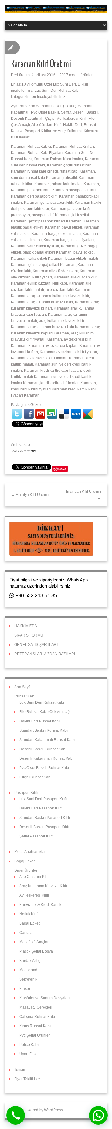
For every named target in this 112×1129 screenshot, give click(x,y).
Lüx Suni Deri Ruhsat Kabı (41, 702)
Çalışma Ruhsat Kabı (37, 1017)
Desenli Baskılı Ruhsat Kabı (42, 749)
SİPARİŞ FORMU (28, 635)
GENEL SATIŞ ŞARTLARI (36, 644)
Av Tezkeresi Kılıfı (34, 895)
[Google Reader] (88, 414)
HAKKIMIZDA (25, 626)
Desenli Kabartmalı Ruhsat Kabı (46, 758)
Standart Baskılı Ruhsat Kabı (43, 730)
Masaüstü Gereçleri (35, 1007)
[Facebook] (29, 414)
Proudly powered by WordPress (36, 1110)
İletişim (20, 1069)
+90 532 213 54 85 (35, 595)
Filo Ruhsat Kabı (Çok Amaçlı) (44, 712)
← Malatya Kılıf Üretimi (30, 494)
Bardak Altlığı (30, 961)
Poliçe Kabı (29, 1045)
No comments (24, 451)
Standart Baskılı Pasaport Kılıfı (44, 817)
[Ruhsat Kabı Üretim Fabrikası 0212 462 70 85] (56, 8)
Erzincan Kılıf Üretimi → (83, 494)
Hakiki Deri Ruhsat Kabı (39, 721)
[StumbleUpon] (52, 414)
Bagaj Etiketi (24, 861)
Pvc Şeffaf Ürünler (34, 1035)
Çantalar (26, 933)
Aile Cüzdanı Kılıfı (34, 877)
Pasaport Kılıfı (26, 793)
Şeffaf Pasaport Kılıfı (36, 836)
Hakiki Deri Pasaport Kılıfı (40, 808)
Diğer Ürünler (25, 870)
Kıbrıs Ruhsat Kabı (35, 1026)
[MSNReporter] (76, 414)
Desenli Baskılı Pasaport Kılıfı (44, 827)
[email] (40, 414)
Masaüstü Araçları (34, 942)
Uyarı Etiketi (29, 1054)
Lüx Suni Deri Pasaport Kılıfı (43, 799)
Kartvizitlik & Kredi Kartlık (40, 905)
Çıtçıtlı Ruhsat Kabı (35, 777)
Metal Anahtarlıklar (30, 852)
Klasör (24, 989)
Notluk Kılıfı (28, 914)
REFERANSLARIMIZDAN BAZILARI (44, 654)
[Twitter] (17, 414)
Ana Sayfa (23, 687)
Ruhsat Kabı (24, 696)
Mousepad (28, 970)
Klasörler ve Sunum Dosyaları (44, 998)
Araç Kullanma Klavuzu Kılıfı (43, 886)
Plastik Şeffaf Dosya (36, 951)
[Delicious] (64, 414)
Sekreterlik (28, 979)
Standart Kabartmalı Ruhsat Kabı (47, 740)
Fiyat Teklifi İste (27, 1079)
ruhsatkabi (22, 444)
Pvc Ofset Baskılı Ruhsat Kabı (44, 768)
